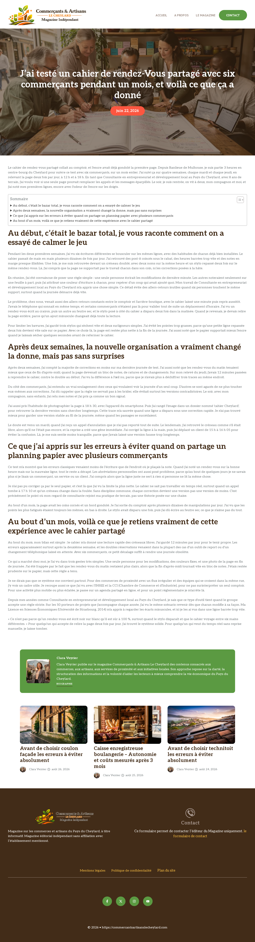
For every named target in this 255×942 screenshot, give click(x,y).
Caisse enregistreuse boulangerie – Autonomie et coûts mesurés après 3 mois (125, 757)
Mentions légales (92, 871)
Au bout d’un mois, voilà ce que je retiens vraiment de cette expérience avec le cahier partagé (83, 221)
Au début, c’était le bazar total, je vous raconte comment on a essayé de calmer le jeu (76, 206)
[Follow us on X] (121, 901)
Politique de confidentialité (131, 871)
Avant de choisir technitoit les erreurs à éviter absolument (200, 754)
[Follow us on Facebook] (107, 901)
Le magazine (205, 15)
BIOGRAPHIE (65, 684)
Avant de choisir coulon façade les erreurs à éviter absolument (51, 754)
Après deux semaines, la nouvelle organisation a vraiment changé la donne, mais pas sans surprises (87, 211)
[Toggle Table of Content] (238, 199)
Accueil (161, 15)
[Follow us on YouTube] (148, 901)
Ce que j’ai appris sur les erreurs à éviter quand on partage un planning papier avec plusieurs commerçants (93, 216)
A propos (181, 15)
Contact (233, 15)
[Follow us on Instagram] (134, 901)
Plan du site (166, 871)
